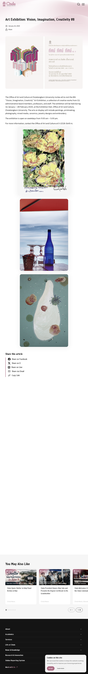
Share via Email (18, 371)
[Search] (78, 4)
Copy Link (16, 375)
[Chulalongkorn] (9, 4)
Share (10, 29)
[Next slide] (79, 610)
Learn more (60, 668)
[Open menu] (83, 4)
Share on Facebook (19, 359)
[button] (6, 609)
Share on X (16, 363)
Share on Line (16, 367)
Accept (51, 668)
